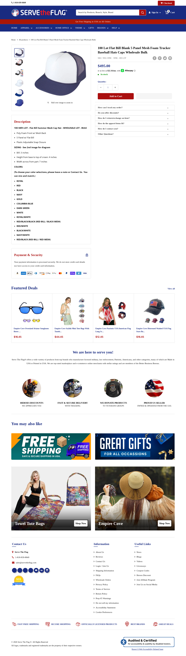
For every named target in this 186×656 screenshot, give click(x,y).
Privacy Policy (102, 584)
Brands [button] (101, 28)
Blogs (139, 557)
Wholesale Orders (103, 580)
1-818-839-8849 (19, 3)
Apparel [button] (25, 28)
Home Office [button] (62, 28)
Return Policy (101, 594)
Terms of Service (103, 589)
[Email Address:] (170, 58)
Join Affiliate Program (150, 580)
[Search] (142, 12)
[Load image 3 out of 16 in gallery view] (19, 73)
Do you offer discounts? (108, 113)
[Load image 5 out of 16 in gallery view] (19, 93)
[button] (154, 96)
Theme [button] (78, 28)
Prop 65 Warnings (103, 598)
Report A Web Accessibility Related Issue (147, 649)
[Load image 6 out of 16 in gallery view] (19, 102)
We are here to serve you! (93, 352)
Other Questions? (106, 134)
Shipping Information (105, 571)
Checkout (167, 3)
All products (23, 40)
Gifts (91, 28)
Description (22, 121)
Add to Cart (115, 96)
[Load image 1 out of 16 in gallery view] (19, 52)
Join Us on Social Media (147, 584)
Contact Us (100, 561)
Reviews (99, 557)
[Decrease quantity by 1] (101, 87)
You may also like (26, 423)
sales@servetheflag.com (26, 563)
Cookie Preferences (104, 612)
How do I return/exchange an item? (114, 118)
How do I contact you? (108, 129)
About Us (100, 552)
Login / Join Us (102, 566)
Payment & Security (28, 255)
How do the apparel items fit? (111, 123)
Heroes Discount (144, 575)
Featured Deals (24, 288)
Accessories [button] (42, 28)
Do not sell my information (107, 603)
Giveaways (141, 566)
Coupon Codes (143, 571)
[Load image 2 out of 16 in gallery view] (19, 62)
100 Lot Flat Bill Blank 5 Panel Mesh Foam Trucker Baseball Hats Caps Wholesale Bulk (134, 50)
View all (171, 289)
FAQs (98, 575)
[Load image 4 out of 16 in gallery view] (19, 83)
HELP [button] (114, 28)
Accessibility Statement (105, 608)
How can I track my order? (110, 107)
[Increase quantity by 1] (115, 87)
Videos (139, 561)
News (139, 552)
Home (14, 28)
